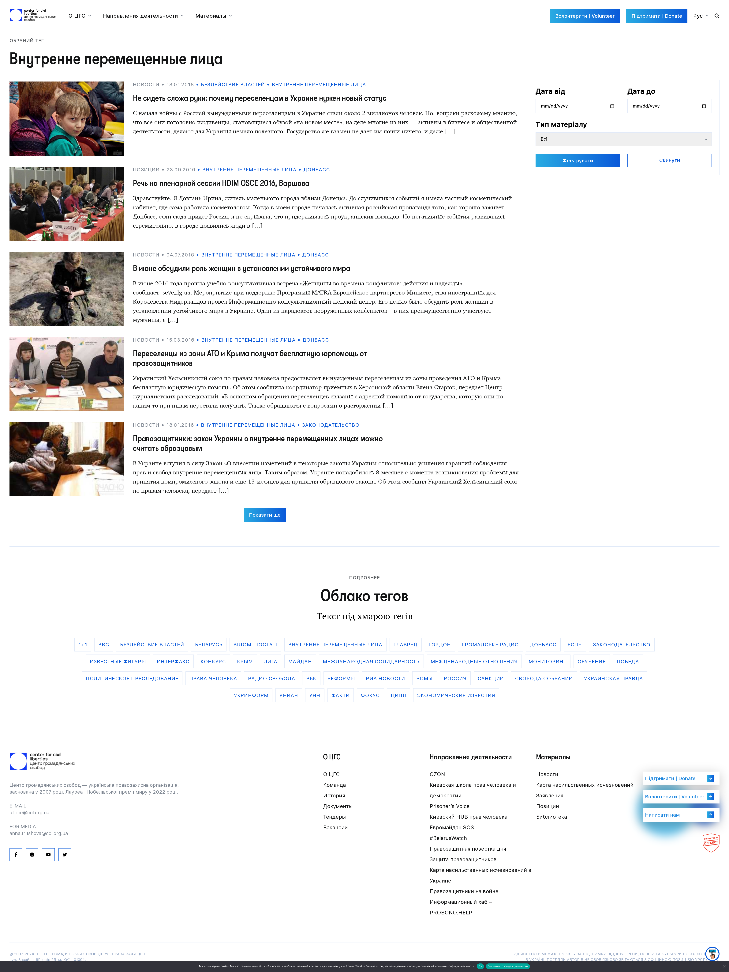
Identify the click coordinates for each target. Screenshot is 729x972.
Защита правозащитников (463, 859)
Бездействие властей (233, 84)
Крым (245, 661)
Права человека (213, 678)
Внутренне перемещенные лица (319, 84)
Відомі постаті (255, 644)
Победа (628, 661)
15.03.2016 (180, 340)
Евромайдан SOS (452, 827)
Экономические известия (456, 695)
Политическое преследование (132, 678)
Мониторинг (547, 661)
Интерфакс (173, 661)
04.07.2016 (180, 255)
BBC (103, 644)
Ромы (424, 678)
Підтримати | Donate (657, 16)
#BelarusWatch (448, 838)
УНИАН (288, 695)
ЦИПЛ (398, 695)
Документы (338, 806)
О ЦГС (331, 774)
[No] (724, 966)
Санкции (491, 678)
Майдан (300, 661)
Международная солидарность (371, 661)
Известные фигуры (118, 661)
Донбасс (316, 170)
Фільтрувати (577, 160)
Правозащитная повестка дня (468, 848)
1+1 (82, 644)
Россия (455, 678)
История (334, 795)
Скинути (669, 160)
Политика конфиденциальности (508, 966)
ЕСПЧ (575, 644)
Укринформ (251, 695)
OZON (437, 774)
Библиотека (551, 817)
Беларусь (208, 644)
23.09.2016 (180, 170)
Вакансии (335, 827)
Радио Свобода (271, 678)
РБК (311, 678)
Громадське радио (490, 644)
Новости (547, 774)
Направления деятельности (140, 16)
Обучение (592, 661)
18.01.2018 (180, 84)
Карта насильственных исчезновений (585, 785)
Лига (270, 661)
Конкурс (213, 661)
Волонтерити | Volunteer (585, 16)
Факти (340, 695)
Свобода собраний (544, 678)
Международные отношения (474, 661)
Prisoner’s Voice (449, 806)
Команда (334, 785)
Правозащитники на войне (464, 891)
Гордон (440, 644)
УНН (314, 695)
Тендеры (334, 817)
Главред (406, 644)
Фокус (370, 695)
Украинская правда (613, 678)
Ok (480, 966)
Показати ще (265, 515)
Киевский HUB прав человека (468, 817)
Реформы (341, 678)
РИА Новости (385, 678)
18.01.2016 (180, 425)
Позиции (547, 806)
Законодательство (331, 425)
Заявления (549, 795)
